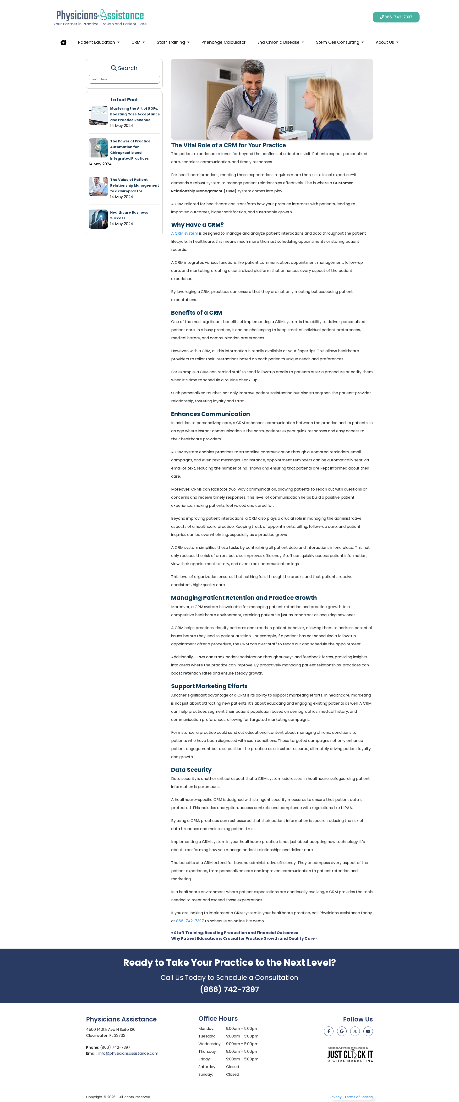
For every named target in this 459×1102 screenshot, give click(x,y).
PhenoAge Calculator (224, 42)
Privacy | (337, 1097)
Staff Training (171, 42)
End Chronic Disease (278, 42)
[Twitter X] (355, 1031)
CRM (135, 42)
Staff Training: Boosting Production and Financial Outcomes (234, 932)
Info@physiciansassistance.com (128, 1053)
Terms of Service (358, 1097)
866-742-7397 (190, 921)
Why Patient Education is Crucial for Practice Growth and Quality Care (244, 938)
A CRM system (184, 233)
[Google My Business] (342, 1031)
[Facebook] (328, 1031)
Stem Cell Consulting (337, 42)
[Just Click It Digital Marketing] (350, 1054)
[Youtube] (368, 1031)
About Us (385, 42)
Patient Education (96, 42)
